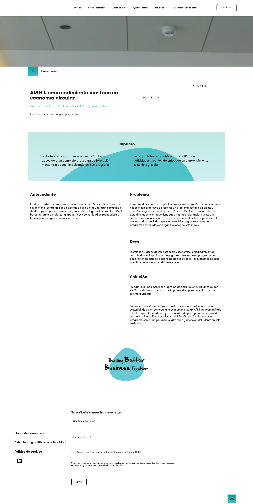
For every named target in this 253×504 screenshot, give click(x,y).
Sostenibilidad (80, 106)
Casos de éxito (119, 8)
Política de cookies (28, 451)
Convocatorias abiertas (185, 8)
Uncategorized (99, 106)
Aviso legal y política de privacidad (40, 442)
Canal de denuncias (29, 433)
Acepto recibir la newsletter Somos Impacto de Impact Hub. (109, 452)
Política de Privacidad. (114, 465)
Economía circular (60, 106)
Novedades (161, 8)
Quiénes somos (140, 8)
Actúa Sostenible (96, 8)
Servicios (76, 8)
